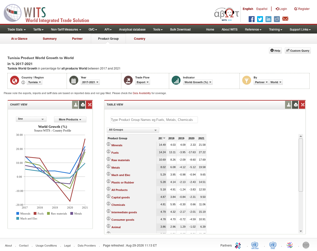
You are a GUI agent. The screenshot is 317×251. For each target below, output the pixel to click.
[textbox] (154, 119)
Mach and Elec (120, 175)
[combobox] (31, 119)
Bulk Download (180, 29)
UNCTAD (256, 245)
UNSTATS (273, 245)
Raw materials (120, 160)
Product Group (108, 38)
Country (139, 38)
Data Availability (142, 93)
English (248, 8)
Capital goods (120, 197)
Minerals (116, 145)
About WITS (230, 29)
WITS (49, 12)
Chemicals (118, 204)
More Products (68, 119)
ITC (239, 245)
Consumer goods (122, 219)
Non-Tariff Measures (65, 29)
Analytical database (132, 29)
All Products (119, 189)
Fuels (115, 152)
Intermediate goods (124, 212)
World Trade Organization (290, 245)
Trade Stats (15, 29)
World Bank (307, 245)
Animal (116, 227)
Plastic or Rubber (122, 182)
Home (210, 29)
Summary (50, 38)
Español (261, 8)
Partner (77, 38)
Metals (115, 167)
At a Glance (19, 38)
